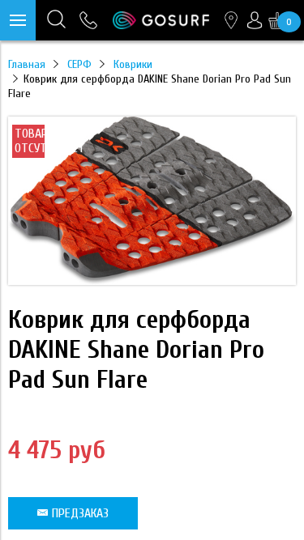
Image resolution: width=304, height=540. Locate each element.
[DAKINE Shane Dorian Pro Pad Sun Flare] (152, 281)
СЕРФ (79, 64)
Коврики (132, 64)
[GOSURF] (161, 19)
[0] (277, 20)
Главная (26, 64)
